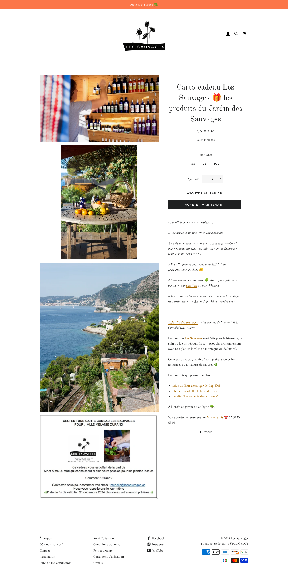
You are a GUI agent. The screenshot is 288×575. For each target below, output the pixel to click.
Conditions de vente (106, 544)
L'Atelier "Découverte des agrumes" (195, 396)
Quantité (193, 179)
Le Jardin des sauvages (183, 322)
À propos (46, 538)
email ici (191, 285)
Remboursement (104, 550)
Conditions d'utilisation (108, 557)
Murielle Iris (215, 417)
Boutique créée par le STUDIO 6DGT (224, 543)
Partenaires (47, 557)
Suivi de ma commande (55, 563)
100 (217, 163)
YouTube (157, 550)
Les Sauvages (194, 338)
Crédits (98, 563)
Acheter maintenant (204, 204)
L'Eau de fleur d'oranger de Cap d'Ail (196, 386)
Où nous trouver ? (51, 544)
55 (193, 163)
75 (205, 163)
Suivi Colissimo (103, 538)
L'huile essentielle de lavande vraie (195, 391)
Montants (205, 155)
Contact (45, 550)
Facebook (158, 538)
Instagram (158, 544)
